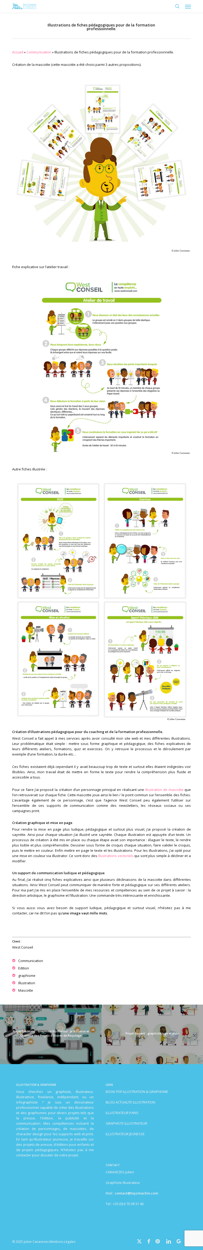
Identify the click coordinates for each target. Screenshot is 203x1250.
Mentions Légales (62, 1241)
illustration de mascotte (164, 789)
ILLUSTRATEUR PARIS (122, 1112)
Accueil (17, 52)
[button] (188, 6)
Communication (38, 52)
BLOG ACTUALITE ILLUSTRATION (130, 1102)
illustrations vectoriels (115, 855)
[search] (177, 6)
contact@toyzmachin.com (136, 1193)
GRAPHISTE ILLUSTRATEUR (126, 1123)
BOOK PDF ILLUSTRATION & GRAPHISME (137, 1091)
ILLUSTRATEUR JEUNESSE (125, 1134)
